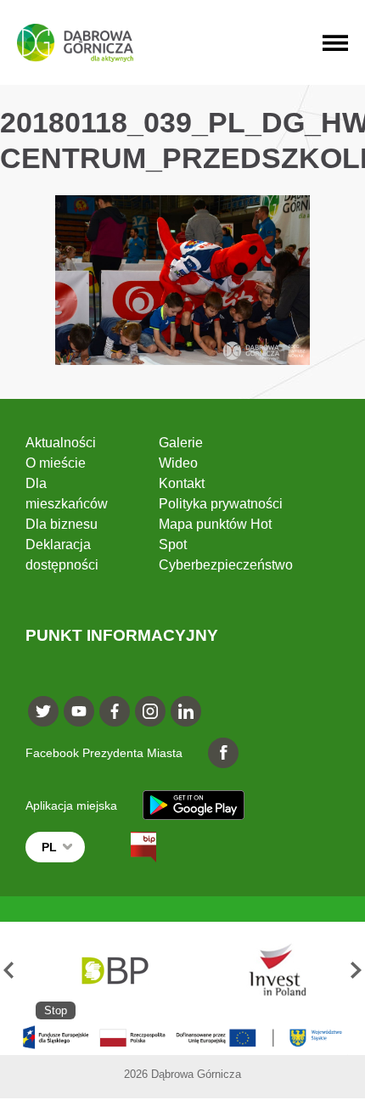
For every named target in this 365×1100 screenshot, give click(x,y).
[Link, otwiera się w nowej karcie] (128, 847)
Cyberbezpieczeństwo (226, 565)
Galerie (181, 442)
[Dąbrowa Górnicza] (75, 43)
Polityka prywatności (221, 504)
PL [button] (49, 847)
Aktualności (60, 442)
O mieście (55, 463)
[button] (9, 970)
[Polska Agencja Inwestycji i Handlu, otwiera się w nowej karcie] (270, 970)
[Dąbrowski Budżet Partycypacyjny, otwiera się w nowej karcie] (114, 970)
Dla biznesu (61, 524)
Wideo (178, 463)
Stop (55, 1010)
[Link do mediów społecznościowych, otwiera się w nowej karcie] (43, 711)
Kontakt (182, 483)
